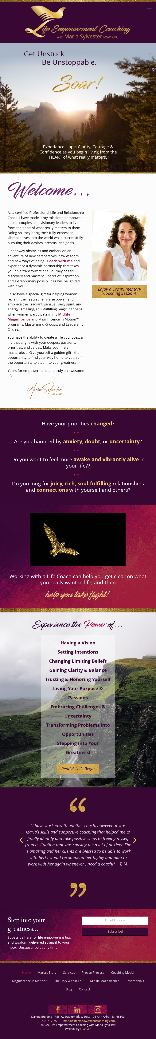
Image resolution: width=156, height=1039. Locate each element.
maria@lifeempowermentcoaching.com (89, 1021)
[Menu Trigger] (149, 7)
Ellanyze (85, 1029)
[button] (115, 932)
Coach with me (60, 261)
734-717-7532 (50, 1021)
